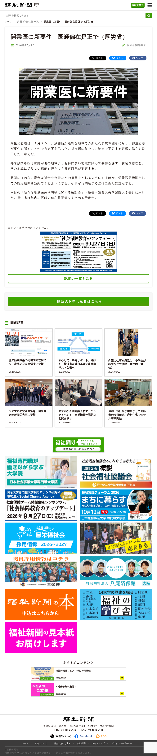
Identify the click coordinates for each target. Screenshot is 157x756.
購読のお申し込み (62, 743)
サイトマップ (98, 743)
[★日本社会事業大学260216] (41, 472)
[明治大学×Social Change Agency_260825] (41, 505)
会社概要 (81, 743)
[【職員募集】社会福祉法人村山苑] (116, 538)
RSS (104, 736)
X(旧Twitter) (64, 736)
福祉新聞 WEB (22, 6)
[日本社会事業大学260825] (116, 505)
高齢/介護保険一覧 (28, 21)
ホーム (9, 21)
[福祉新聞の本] (41, 604)
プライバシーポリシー (121, 743)
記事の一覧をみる (78, 278)
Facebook (86, 736)
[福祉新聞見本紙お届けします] (41, 637)
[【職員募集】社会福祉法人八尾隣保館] (116, 571)
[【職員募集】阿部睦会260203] (41, 571)
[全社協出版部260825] (116, 472)
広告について (41, 743)
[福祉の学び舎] (116, 604)
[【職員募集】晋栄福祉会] (41, 538)
